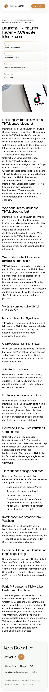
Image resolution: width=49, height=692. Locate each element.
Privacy (16, 684)
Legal (31, 684)
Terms (24, 684)
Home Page (11, 666)
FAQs (32, 666)
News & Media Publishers (23, 20)
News (10, 20)
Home (4, 20)
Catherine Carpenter (12, 47)
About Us (8, 684)
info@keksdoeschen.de (16, 672)
